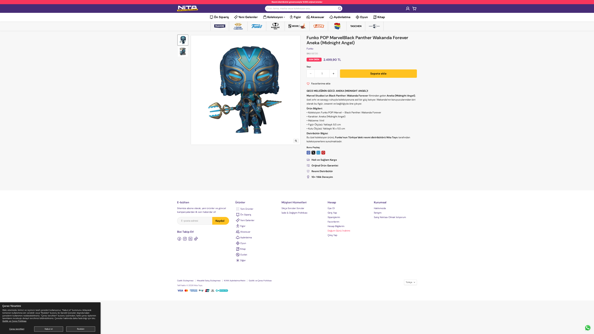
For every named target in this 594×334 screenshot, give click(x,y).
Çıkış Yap (332, 235)
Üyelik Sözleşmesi (185, 280)
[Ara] (339, 8)
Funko (310, 48)
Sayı (309, 66)
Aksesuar (317, 17)
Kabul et (49, 329)
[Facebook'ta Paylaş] (308, 152)
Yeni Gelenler (248, 17)
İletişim (377, 212)
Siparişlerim (334, 217)
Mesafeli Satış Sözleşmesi (209, 280)
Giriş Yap (332, 212)
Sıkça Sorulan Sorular (293, 208)
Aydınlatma (342, 17)
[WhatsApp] (588, 330)
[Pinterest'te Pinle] (323, 152)
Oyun (364, 17)
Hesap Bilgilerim (336, 226)
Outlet (243, 254)
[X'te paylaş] (313, 152)
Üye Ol (331, 208)
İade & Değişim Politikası (294, 212)
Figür (297, 17)
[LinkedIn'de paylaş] (318, 152)
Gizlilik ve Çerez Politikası (14, 321)
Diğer (243, 260)
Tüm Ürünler (246, 208)
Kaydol (219, 221)
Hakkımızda (380, 208)
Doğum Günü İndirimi (339, 230)
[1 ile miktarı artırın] (334, 73)
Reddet (80, 329)
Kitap (381, 17)
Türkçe (409, 282)
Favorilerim (333, 221)
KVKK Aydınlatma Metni (234, 280)
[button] (183, 40)
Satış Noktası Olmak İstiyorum (390, 217)
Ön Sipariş (221, 17)
